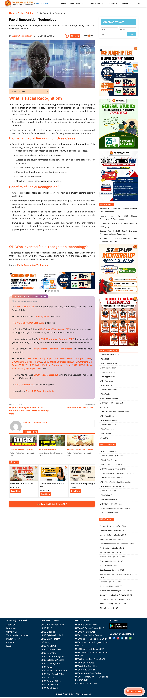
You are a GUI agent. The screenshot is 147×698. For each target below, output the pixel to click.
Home (63, 3)
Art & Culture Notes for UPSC (112, 548)
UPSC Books (105, 394)
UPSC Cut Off (105, 433)
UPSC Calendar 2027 (24, 384)
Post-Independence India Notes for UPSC (117, 544)
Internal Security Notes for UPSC (113, 604)
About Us (10, 624)
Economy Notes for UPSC (110, 582)
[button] (139, 3)
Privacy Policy (13, 639)
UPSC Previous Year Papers (54, 670)
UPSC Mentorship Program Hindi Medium (117, 473)
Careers (10, 642)
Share (73, 36)
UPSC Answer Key (49, 684)
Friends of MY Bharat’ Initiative (80, 449)
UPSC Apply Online (107, 377)
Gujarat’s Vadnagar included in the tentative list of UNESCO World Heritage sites (29, 410)
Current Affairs (94, 3)
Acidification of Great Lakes (81, 407)
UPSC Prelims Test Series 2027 (113, 486)
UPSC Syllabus (106, 385)
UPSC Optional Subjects (52, 656)
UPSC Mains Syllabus (108, 390)
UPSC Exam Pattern (50, 639)
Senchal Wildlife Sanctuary (21, 449)
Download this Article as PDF (52, 504)
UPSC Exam (75, 3)
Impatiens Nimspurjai (47, 449)
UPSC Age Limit (106, 381)
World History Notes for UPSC (112, 539)
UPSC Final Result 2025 (52, 674)
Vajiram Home (42, 3)
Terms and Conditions (17, 635)
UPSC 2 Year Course (108, 460)
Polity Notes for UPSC (109, 565)
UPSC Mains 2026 (107, 372)
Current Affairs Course (109, 513)
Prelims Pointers (26, 13)
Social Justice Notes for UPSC (112, 570)
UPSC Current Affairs (51, 681)
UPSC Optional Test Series (111, 504)
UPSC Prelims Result (108, 420)
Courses (111, 3)
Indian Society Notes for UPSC (112, 557)
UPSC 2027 (104, 359)
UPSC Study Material (108, 499)
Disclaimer (11, 628)
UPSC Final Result (107, 429)
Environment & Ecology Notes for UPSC (116, 595)
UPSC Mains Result (108, 425)
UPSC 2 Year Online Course (111, 464)
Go (132, 34)
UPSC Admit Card (107, 416)
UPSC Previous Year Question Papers (115, 412)
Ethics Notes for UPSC (109, 608)
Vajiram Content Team (22, 36)
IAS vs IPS (104, 438)
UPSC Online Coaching (109, 495)
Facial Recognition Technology (32, 265)
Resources (126, 3)
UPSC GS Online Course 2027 (112, 456)
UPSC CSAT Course (108, 491)
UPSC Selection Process (52, 660)
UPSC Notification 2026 (109, 355)
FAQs (8, 646)
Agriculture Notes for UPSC (111, 586)
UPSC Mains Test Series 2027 (112, 478)
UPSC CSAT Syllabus (51, 663)
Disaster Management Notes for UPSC (115, 599)
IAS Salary (104, 407)
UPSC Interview (48, 653)
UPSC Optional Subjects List (111, 403)
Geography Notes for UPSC (111, 552)
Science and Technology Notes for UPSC (116, 590)
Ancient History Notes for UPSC (113, 526)
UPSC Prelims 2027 (108, 368)
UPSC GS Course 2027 (109, 451)
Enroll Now (15, 491)
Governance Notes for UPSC (111, 561)
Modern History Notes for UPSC (113, 535)
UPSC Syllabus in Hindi (52, 635)
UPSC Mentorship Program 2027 (113, 469)
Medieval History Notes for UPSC (113, 530)
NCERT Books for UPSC (109, 398)
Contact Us (11, 632)
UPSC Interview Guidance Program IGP (116, 508)
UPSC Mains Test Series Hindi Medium (115, 482)
